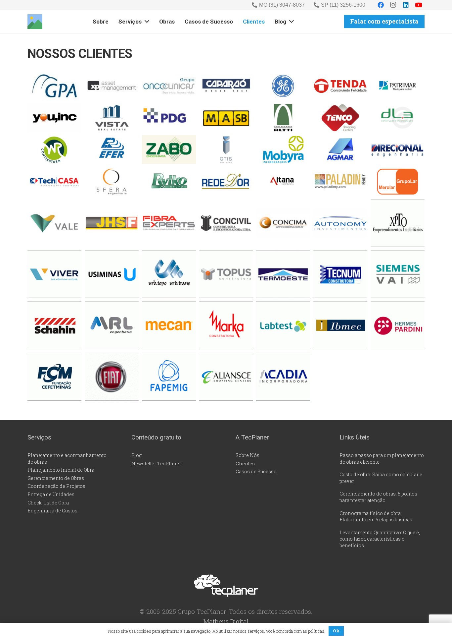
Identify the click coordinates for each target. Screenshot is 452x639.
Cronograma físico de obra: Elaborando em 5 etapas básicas (375, 516)
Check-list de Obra (48, 502)
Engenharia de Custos (52, 510)
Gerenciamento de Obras (55, 478)
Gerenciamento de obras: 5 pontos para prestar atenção (378, 497)
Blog (136, 455)
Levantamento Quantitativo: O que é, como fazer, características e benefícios (379, 539)
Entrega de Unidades (50, 494)
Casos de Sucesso (256, 471)
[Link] (34, 21)
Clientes (245, 463)
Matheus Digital (226, 621)
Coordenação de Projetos (56, 486)
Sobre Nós (247, 455)
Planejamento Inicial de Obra (60, 470)
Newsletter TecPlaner (156, 463)
